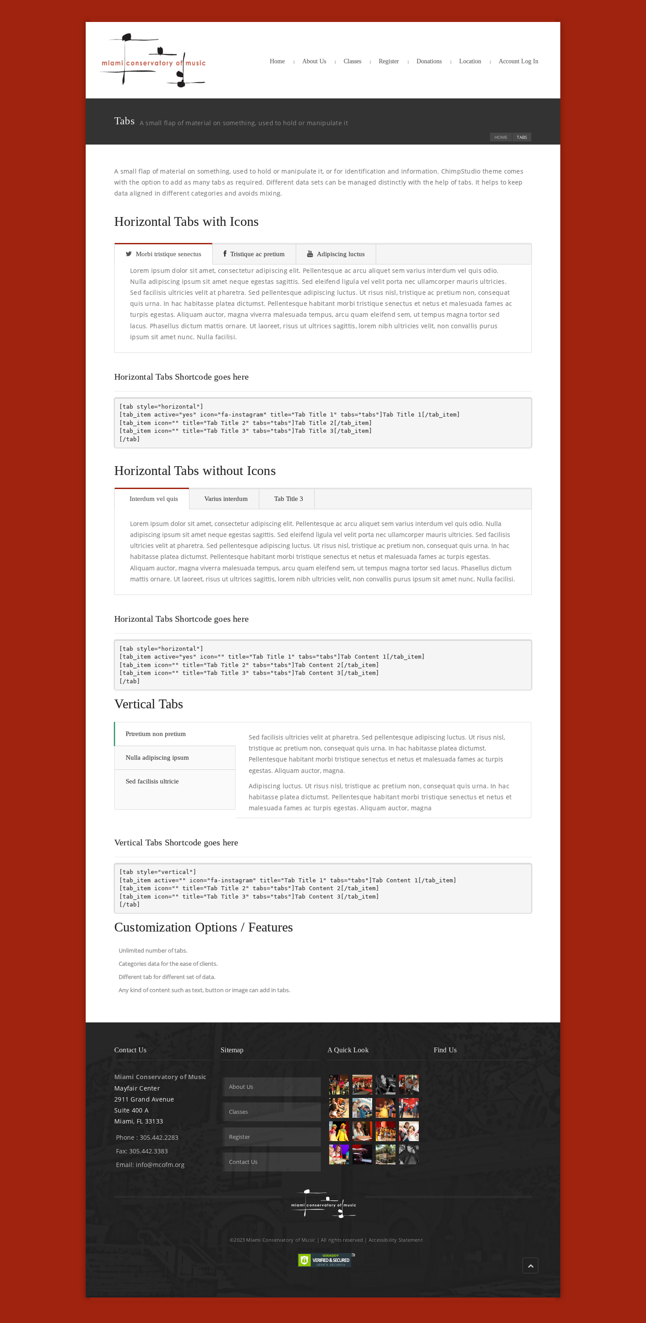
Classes (352, 61)
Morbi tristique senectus (168, 253)
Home (277, 61)
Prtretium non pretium (156, 733)
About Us (314, 61)
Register (389, 61)
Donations (429, 61)
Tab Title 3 (288, 498)
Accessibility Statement (396, 1239)
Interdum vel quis (154, 498)
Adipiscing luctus (341, 253)
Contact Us (243, 1162)
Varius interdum (226, 498)
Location (470, 61)
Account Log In (518, 61)
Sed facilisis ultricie (152, 781)
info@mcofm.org (160, 1164)
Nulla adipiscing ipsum (157, 757)
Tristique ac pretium (257, 253)
